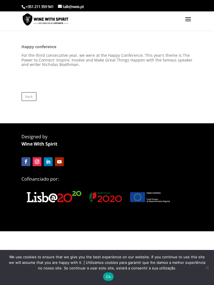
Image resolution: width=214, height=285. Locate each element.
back (29, 96)
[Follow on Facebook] (25, 161)
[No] (207, 267)
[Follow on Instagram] (37, 161)
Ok (108, 276)
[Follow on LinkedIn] (48, 161)
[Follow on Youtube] (59, 161)
